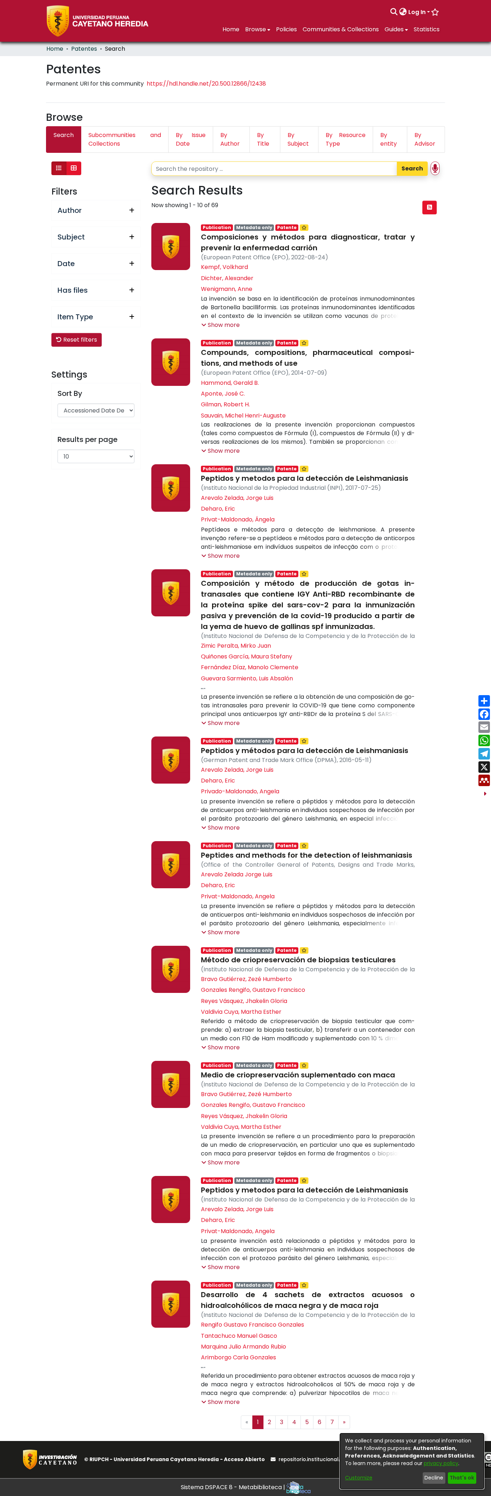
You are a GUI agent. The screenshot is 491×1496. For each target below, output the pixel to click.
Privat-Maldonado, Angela (238, 896)
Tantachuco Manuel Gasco (239, 1336)
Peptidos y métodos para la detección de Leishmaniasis (304, 750)
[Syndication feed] (429, 207)
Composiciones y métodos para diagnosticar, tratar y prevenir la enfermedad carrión (307, 242)
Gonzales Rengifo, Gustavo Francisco (253, 990)
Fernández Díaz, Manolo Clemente (249, 667)
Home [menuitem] (230, 29)
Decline (434, 1477)
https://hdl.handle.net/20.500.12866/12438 (206, 83)
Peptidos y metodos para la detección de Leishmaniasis (304, 478)
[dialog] (412, 1461)
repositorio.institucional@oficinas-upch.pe (333, 1459)
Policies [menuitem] (286, 29)
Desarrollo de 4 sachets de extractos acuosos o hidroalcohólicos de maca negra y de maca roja (307, 1300)
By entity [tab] (388, 139)
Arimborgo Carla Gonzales (238, 1357)
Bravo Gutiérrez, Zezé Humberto (246, 979)
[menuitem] (403, 12)
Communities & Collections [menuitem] (341, 29)
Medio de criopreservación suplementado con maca (298, 1075)
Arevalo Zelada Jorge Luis (236, 874)
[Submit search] (394, 12)
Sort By (70, 393)
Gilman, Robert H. (225, 404)
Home (54, 49)
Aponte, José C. (223, 393)
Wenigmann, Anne (226, 289)
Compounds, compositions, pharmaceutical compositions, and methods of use (307, 357)
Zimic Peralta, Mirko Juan (236, 646)
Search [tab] (64, 135)
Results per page (88, 439)
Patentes (84, 49)
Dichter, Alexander (227, 278)
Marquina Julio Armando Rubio (243, 1346)
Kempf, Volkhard (224, 267)
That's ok (462, 1477)
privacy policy (441, 1463)
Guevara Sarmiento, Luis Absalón (247, 678)
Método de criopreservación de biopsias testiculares (298, 960)
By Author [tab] (230, 139)
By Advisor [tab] (424, 139)
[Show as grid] (73, 168)
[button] (220, 325)
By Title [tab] (263, 139)
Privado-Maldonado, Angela (240, 791)
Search (412, 168)
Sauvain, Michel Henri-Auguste (243, 415)
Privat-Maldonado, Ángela (238, 519)
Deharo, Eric (218, 509)
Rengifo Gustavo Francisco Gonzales (252, 1325)
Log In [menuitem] (417, 12)
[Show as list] (58, 168)
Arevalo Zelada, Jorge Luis (237, 498)
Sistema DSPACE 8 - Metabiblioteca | (233, 1487)
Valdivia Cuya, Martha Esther (241, 1012)
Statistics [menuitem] (427, 29)
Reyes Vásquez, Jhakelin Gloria (244, 1001)
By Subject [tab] (298, 139)
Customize (358, 1477)
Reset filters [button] (79, 340)
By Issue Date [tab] (191, 139)
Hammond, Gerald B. (230, 383)
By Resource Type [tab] (346, 139)
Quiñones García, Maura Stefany (246, 656)
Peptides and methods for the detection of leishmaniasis (306, 855)
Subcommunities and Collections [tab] (124, 139)
